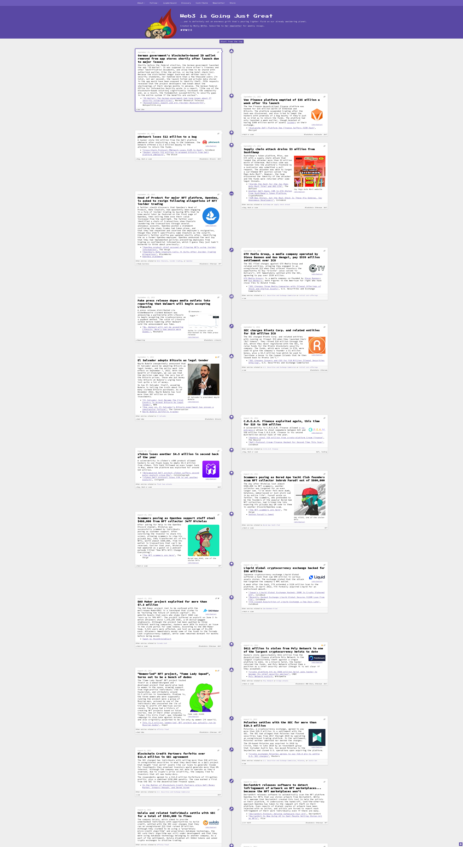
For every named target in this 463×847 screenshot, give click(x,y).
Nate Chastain (162, 261)
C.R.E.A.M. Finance (270, 449)
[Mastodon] (184, 30)
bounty (178, 145)
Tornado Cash (162, 643)
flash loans (162, 463)
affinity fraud (163, 729)
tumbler (166, 633)
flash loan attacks (164, 484)
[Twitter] (181, 30)
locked (290, 122)
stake (177, 615)
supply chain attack (282, 204)
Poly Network (268, 681)
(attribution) (317, 124)
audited (192, 622)
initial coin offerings (308, 295)
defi (206, 762)
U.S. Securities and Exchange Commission (279, 295)
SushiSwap (267, 204)
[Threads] (191, 30)
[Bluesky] (186, 30)
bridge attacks (282, 681)
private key (266, 504)
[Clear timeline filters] (165, 23)
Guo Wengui (255, 280)
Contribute (202, 3)
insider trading (176, 261)
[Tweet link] (218, 598)
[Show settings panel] (460, 844)
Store (233, 3)
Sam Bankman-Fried (270, 608)
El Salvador (161, 416)
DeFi (183, 140)
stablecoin (144, 622)
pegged (201, 620)
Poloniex (301, 760)
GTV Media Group (253, 278)
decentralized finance (275, 106)
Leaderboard (170, 3)
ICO (261, 268)
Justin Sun (313, 760)
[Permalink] (218, 52)
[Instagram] (188, 30)
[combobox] (141, 3)
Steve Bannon (312, 278)
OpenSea (189, 261)
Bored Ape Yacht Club (271, 525)
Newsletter (219, 3)
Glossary (186, 3)
